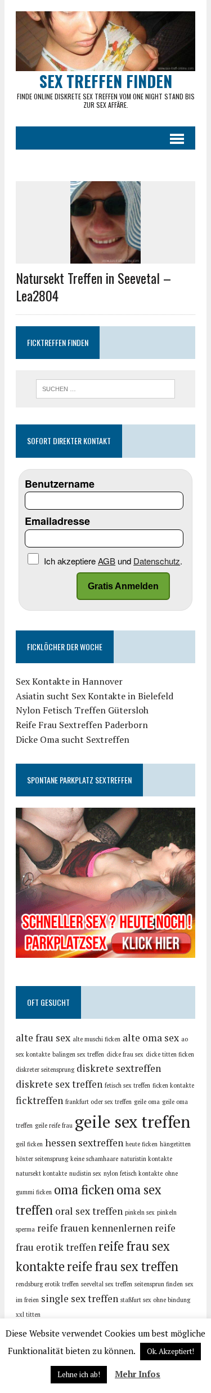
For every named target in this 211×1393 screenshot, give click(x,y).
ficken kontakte (173, 1085)
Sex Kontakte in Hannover (69, 681)
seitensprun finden (158, 1284)
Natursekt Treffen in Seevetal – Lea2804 (93, 286)
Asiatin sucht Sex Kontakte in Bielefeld (94, 696)
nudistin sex (85, 1173)
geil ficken (29, 1144)
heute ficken (141, 1144)
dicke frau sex (124, 1054)
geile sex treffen (132, 1121)
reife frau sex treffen (122, 1266)
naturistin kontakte (146, 1159)
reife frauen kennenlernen (94, 1227)
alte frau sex (43, 1037)
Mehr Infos (137, 1373)
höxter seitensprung (42, 1159)
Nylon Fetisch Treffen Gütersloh (82, 710)
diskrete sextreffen (119, 1068)
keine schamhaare (94, 1159)
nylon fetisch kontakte (133, 1173)
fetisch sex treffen (127, 1085)
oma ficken (84, 1189)
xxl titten (28, 1314)
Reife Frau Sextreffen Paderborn (82, 725)
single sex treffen (79, 1298)
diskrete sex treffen (59, 1083)
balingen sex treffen (78, 1054)
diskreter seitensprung (45, 1070)
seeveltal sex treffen (106, 1284)
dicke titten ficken (170, 1054)
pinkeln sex (140, 1212)
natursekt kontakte (41, 1173)
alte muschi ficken (96, 1039)
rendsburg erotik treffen (47, 1284)
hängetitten (175, 1144)
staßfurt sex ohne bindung (155, 1300)
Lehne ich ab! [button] (78, 1374)
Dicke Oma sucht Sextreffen (72, 739)
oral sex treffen (89, 1210)
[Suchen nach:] (105, 388)
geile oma (147, 1102)
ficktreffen (39, 1100)
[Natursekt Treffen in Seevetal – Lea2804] (105, 255)
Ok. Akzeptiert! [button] (170, 1351)
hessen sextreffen (84, 1142)
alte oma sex (151, 1037)
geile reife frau (54, 1125)
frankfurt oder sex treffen (98, 1102)
